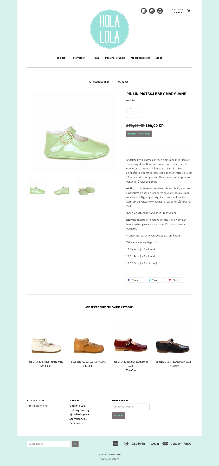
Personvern (76, 423)
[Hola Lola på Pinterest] (152, 11)
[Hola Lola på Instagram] (160, 11)
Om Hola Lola (77, 405)
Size (128, 108)
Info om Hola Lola (115, 57)
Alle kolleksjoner (99, 81)
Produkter (60, 57)
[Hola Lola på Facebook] (144, 11)
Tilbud (96, 57)
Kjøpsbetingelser (140, 57)
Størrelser (79, 57)
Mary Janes (121, 81)
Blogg (159, 57)
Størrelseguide (78, 418)
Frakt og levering (79, 410)
